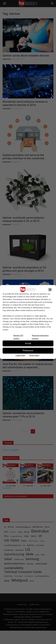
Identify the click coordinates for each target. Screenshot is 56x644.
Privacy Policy (34, 355)
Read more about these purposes (40, 337)
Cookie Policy (20, 355)
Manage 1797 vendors (18, 337)
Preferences (28, 350)
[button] (50, 289)
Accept (28, 343)
